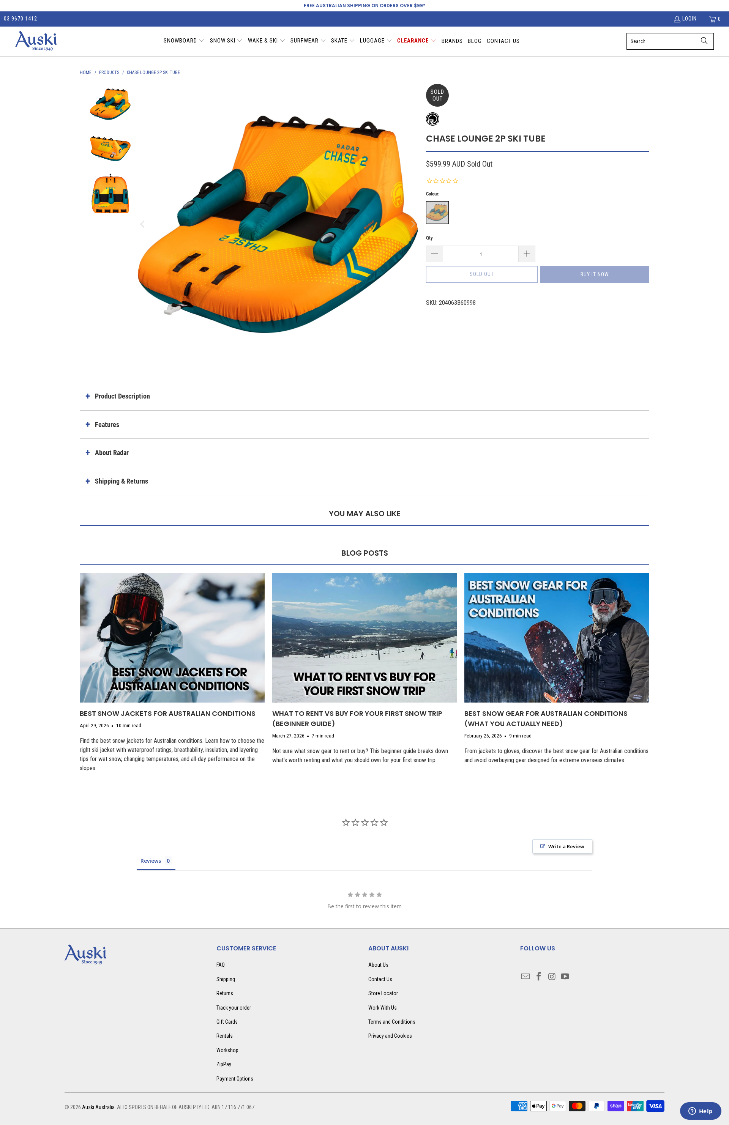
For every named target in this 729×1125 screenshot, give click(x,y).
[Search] (704, 41)
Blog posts (364, 553)
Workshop (227, 1050)
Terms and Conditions (391, 1022)
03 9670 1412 (20, 19)
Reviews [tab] (150, 860)
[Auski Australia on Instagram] (552, 977)
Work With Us (382, 1008)
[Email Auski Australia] (526, 977)
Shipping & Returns (121, 481)
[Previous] (143, 224)
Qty (429, 238)
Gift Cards (227, 1022)
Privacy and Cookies (390, 1036)
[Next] (413, 224)
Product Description (122, 396)
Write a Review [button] (566, 846)
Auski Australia (98, 1107)
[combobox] (670, 41)
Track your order (233, 1008)
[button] (184, 41)
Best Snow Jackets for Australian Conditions (168, 713)
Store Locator (383, 993)
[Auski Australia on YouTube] (565, 977)
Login (689, 19)
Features (107, 425)
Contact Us (380, 979)
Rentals (224, 1036)
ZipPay (223, 1064)
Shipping (225, 979)
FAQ (220, 965)
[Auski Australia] (36, 41)
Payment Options (234, 1079)
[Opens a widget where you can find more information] (700, 1111)
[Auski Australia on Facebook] (539, 977)
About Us (378, 965)
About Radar (112, 453)
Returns (224, 993)
